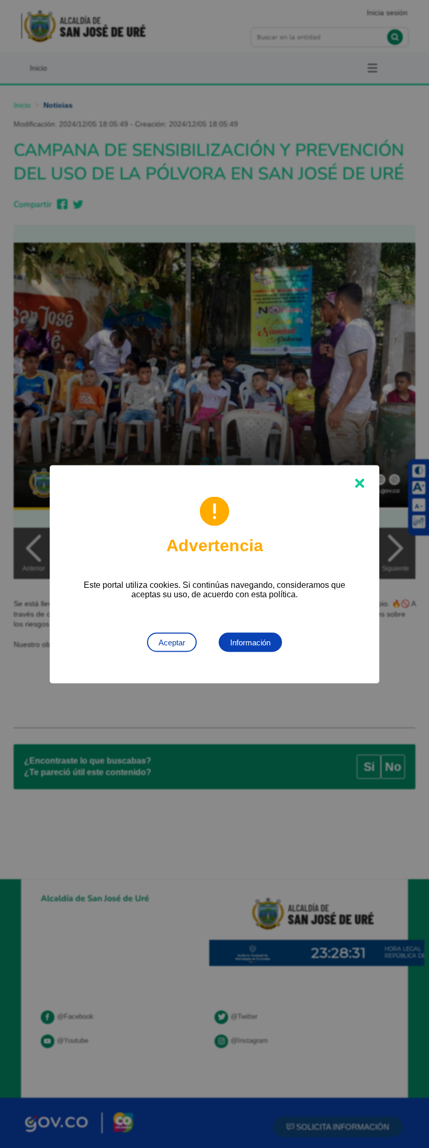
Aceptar (172, 642)
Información (250, 642)
